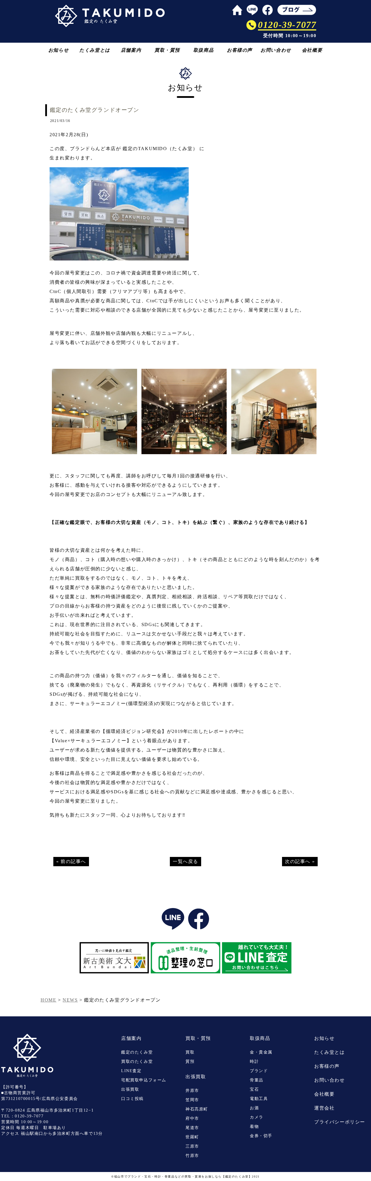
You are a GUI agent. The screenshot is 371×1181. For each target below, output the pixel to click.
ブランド (259, 1071)
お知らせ (58, 50)
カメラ (256, 1117)
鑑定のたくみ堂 (137, 1052)
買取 (190, 1052)
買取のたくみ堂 (137, 1061)
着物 (254, 1126)
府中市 (192, 1118)
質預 (190, 1061)
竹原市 (192, 1155)
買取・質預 (167, 50)
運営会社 (324, 1107)
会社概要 (312, 50)
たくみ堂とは (94, 50)
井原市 (192, 1090)
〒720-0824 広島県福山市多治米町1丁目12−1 (47, 1110)
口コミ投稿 (132, 1098)
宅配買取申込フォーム (143, 1080)
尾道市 (192, 1128)
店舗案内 (131, 50)
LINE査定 (131, 1071)
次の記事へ (297, 861)
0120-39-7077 (29, 1116)
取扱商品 (203, 50)
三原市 (192, 1146)
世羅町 (192, 1137)
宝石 (254, 1089)
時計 (254, 1061)
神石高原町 (197, 1109)
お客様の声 (239, 50)
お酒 (254, 1108)
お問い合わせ (276, 50)
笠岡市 (192, 1100)
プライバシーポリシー (339, 1121)
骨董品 (256, 1080)
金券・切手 (261, 1136)
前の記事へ (73, 861)
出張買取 (130, 1089)
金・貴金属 (261, 1052)
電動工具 (259, 1098)
